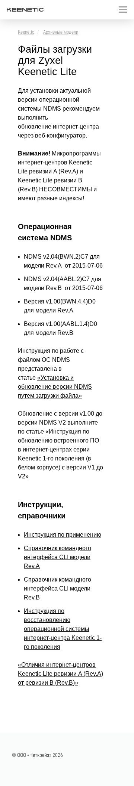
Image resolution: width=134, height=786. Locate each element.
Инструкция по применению (62, 534)
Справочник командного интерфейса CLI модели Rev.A (57, 557)
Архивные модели (60, 32)
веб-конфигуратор (60, 135)
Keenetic (26, 32)
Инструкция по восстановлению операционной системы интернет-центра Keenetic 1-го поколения (63, 629)
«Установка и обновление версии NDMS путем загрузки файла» (55, 386)
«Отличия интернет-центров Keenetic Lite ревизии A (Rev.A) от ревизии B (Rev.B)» (60, 674)
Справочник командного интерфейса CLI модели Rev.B (57, 588)
